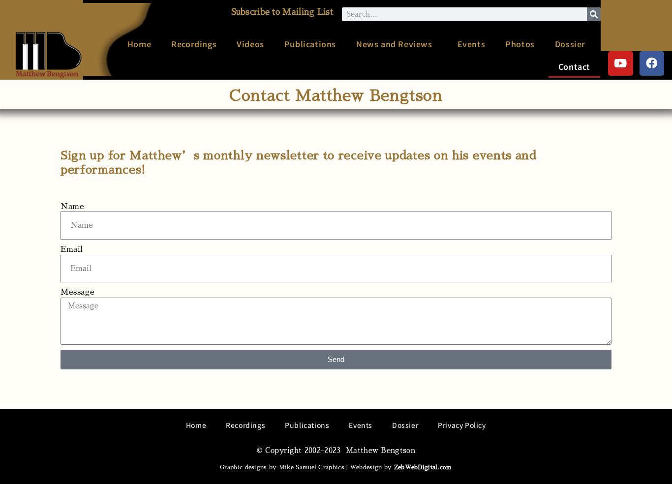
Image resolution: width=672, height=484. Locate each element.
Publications (310, 44)
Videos (250, 44)
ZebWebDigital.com (423, 467)
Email (72, 249)
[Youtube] (620, 63)
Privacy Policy (462, 425)
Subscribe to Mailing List (282, 12)
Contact (574, 66)
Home (139, 44)
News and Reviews (394, 44)
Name (72, 207)
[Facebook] (652, 63)
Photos (520, 44)
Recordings (193, 44)
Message (77, 292)
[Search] (594, 14)
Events (472, 44)
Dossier (570, 44)
